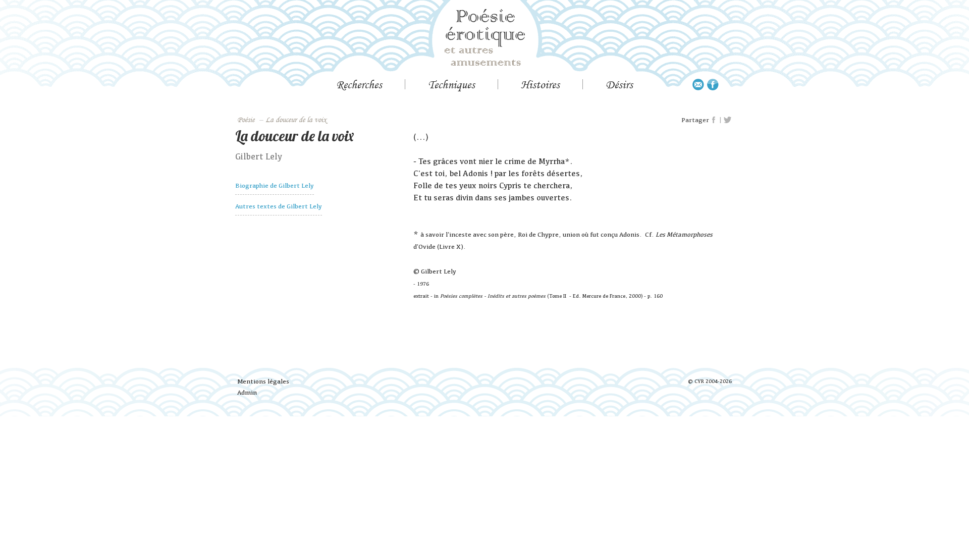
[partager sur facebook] (714, 120)
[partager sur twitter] (727, 120)
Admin (247, 392)
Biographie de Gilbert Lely (274, 185)
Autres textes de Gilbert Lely (278, 206)
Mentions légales (263, 381)
